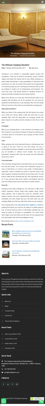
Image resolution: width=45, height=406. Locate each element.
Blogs (6, 306)
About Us (7, 301)
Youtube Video (9, 311)
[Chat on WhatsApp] (3, 402)
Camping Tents (9, 348)
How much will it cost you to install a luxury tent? (26, 241)
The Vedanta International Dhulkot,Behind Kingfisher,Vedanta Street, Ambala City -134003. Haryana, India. (21, 363)
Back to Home (13, 55)
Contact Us (8, 315)
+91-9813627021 (10, 369)
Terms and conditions (11, 321)
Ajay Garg (33, 68)
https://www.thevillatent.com (24, 221)
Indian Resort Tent (10, 343)
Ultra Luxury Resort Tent (12, 334)
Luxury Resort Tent (10, 339)
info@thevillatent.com (11, 372)
